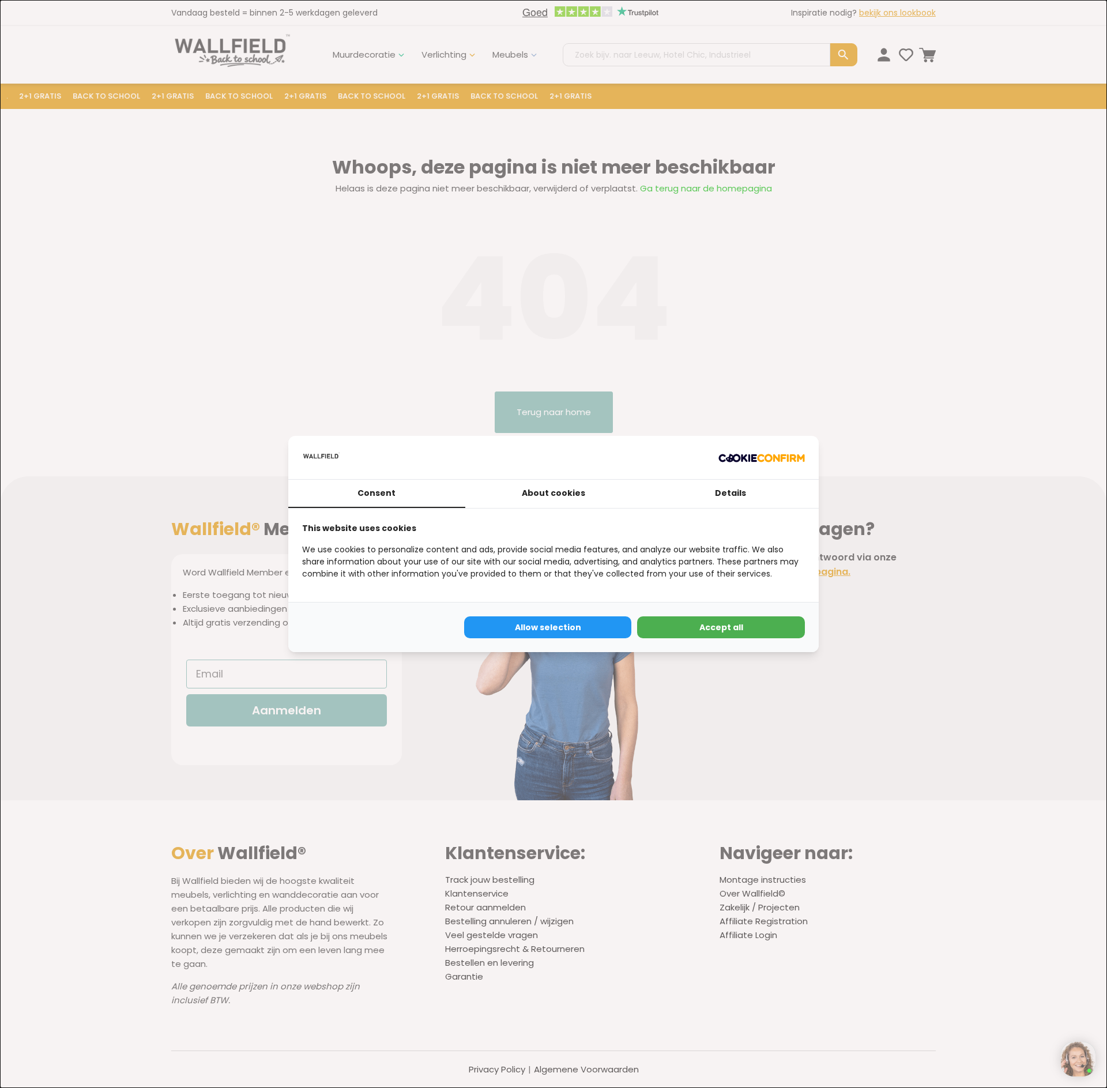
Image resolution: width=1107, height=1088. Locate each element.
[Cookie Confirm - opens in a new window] (761, 458)
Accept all (721, 627)
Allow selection (548, 627)
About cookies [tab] (553, 493)
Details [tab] (730, 493)
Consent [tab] (376, 493)
